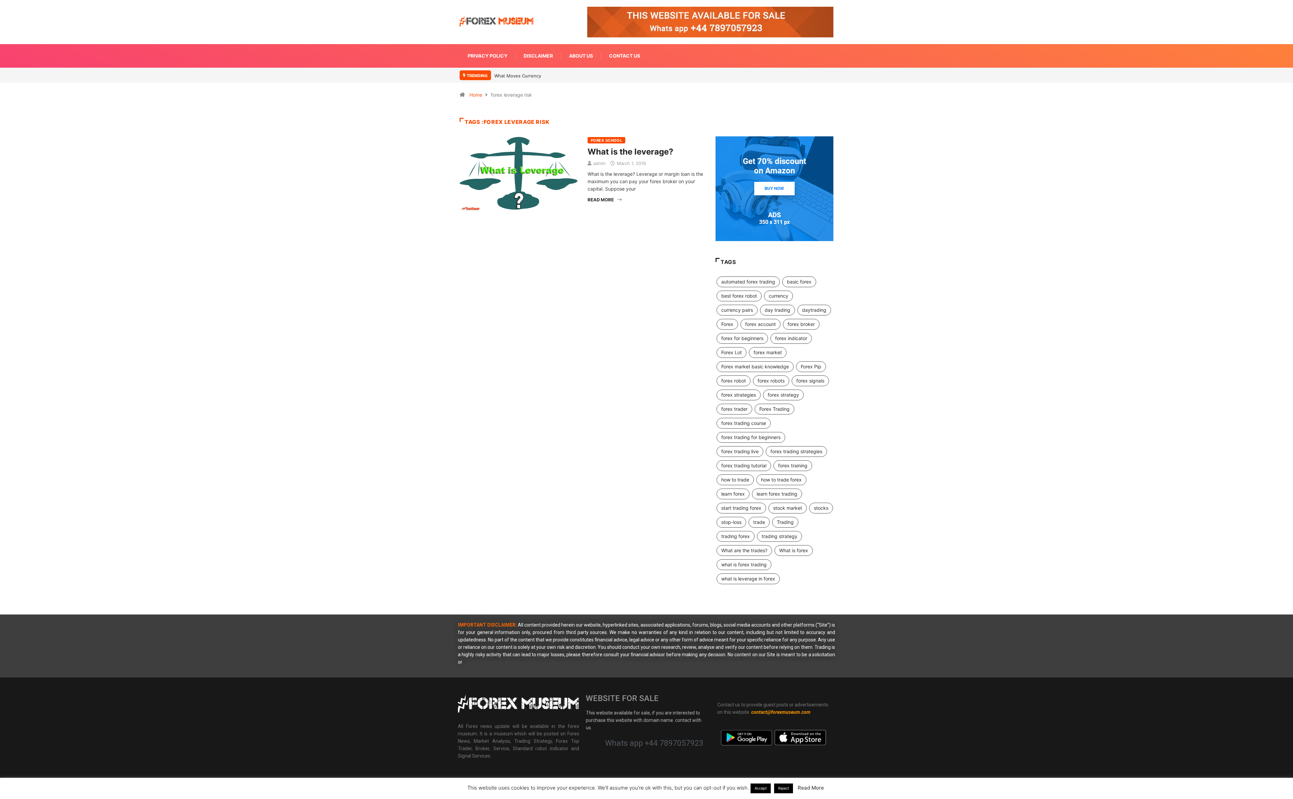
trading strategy (779, 536)
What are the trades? (744, 550)
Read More (601, 199)
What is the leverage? (630, 152)
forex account (760, 324)
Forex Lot (731, 352)
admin (599, 163)
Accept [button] (761, 788)
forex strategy (783, 395)
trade (759, 522)
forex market (768, 352)
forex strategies (738, 395)
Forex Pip (811, 366)
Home (475, 95)
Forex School (606, 140)
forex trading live (740, 451)
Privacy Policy (487, 56)
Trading (785, 522)
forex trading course (743, 423)
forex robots (771, 381)
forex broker (801, 324)
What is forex (793, 550)
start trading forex (741, 508)
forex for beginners (742, 338)
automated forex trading (748, 282)
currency (778, 296)
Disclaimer (538, 56)
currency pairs (737, 310)
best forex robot (739, 296)
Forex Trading (774, 409)
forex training (792, 465)
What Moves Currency (517, 75)
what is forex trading (744, 564)
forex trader (734, 409)
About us (581, 56)
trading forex (735, 536)
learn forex (733, 494)
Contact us (624, 56)
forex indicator (791, 338)
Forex (727, 324)
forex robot (733, 381)
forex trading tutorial (743, 465)
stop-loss (731, 522)
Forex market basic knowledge (755, 366)
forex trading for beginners (751, 437)
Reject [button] (783, 788)
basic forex (799, 282)
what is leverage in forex (748, 578)
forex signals (810, 381)
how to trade (735, 479)
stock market (787, 508)
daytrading (814, 310)
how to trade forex (781, 479)
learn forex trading (777, 494)
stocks (821, 508)
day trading (777, 310)
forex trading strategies (796, 451)
